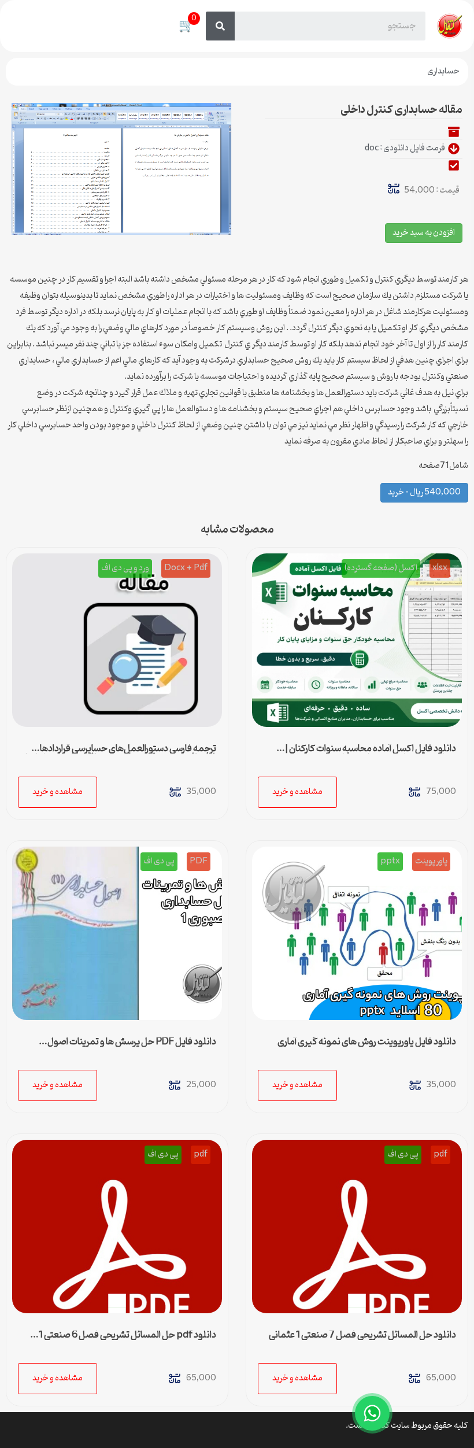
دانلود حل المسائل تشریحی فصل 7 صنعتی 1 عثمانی (362, 1335)
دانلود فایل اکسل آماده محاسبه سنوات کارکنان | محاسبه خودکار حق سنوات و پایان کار (370, 753)
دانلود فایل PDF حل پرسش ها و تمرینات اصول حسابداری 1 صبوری (131, 1046)
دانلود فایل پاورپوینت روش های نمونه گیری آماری (366, 1042)
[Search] (220, 26)
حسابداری (443, 71)
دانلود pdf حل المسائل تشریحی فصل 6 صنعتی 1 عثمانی (127, 1339)
